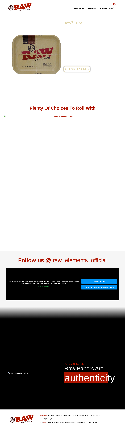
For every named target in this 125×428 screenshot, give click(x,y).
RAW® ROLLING (24, 22)
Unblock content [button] (99, 281)
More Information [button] (43, 286)
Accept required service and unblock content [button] (99, 287)
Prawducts (79, 9)
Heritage (92, 9)
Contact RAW (107, 8)
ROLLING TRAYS (41, 22)
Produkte (11, 22)
